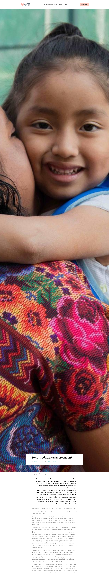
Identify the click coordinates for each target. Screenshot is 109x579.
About (60, 4)
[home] (25, 4)
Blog (66, 4)
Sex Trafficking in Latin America (50, 4)
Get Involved (84, 4)
